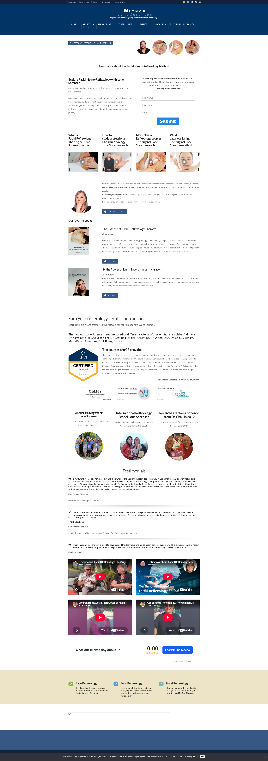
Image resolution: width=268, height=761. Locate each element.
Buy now (112, 261)
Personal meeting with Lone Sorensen (92, 43)
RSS (184, 2)
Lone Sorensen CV (116, 211)
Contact (95, 2)
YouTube (196, 2)
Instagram (200, 2)
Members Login (71, 2)
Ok (202, 757)
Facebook (192, 2)
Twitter (188, 2)
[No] (264, 757)
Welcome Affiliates (119, 2)
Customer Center (84, 2)
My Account (106, 2)
